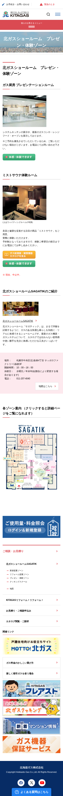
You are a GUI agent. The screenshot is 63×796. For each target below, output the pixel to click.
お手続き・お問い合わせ (17, 4)
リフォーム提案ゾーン (19, 574)
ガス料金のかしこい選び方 (20, 663)
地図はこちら (45, 386)
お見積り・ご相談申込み (18, 610)
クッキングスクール (18, 582)
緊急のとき (49, 4)
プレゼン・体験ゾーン (19, 578)
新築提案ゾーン (16, 570)
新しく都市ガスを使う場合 (20, 673)
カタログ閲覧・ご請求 (17, 621)
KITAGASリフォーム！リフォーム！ (24, 600)
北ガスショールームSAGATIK (18, 321)
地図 (12, 589)
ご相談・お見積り (13, 551)
